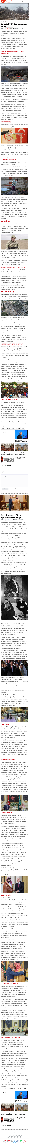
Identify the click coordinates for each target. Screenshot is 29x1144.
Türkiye (19, 1088)
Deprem (3, 428)
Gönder (5, 488)
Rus (13, 428)
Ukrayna (18, 428)
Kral (5, 1088)
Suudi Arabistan (12, 1088)
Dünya (8, 428)
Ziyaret (24, 1088)
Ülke (23, 428)
